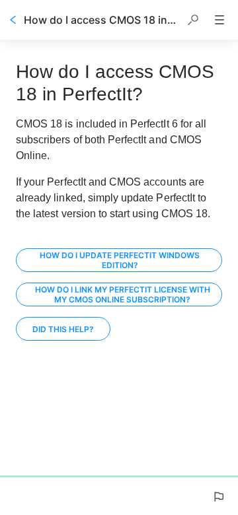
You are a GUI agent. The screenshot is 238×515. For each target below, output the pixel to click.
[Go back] (13, 20)
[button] (193, 20)
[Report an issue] (218, 496)
